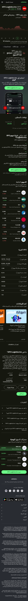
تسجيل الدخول (9, 2)
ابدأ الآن (21, 394)
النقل (22, 387)
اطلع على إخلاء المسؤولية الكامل (14, 571)
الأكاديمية (17, 174)
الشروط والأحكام (14, 577)
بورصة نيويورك (10, 387)
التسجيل (25, 41)
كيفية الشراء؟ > (7, 46)
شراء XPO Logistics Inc (14, 88)
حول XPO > (15, 46)
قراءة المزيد (23, 339)
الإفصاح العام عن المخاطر (22, 577)
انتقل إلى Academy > (13, 344)
